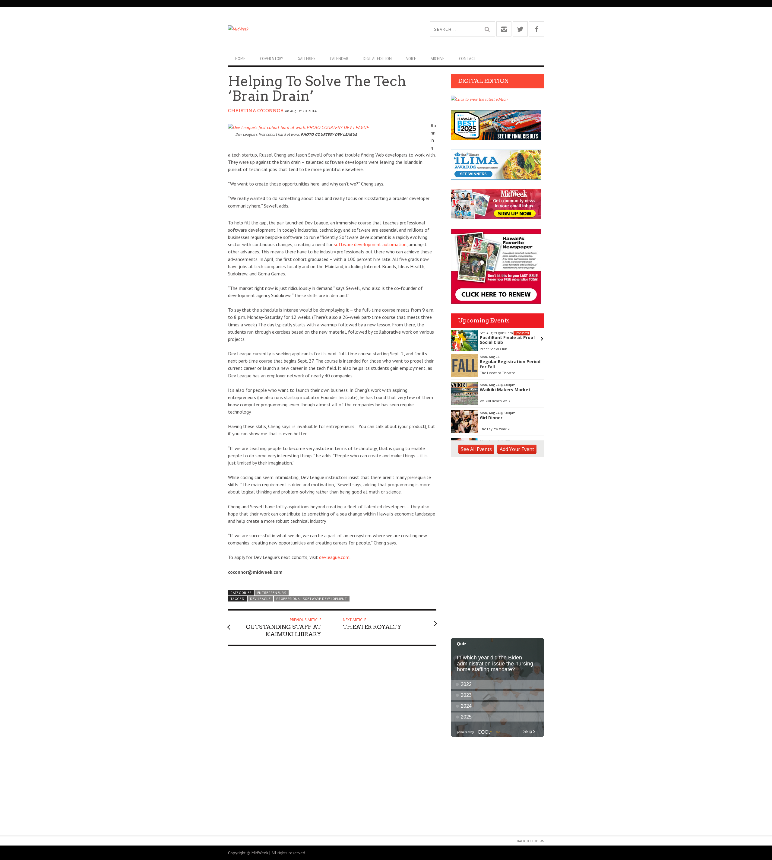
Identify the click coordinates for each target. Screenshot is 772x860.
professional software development (311, 599)
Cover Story (271, 58)
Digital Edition (377, 58)
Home (240, 58)
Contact (467, 58)
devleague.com (334, 557)
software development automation (370, 244)
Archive (438, 58)
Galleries (306, 58)
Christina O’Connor (256, 110)
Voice (411, 58)
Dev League (260, 599)
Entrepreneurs (271, 593)
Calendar (339, 58)
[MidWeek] (307, 29)
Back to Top (527, 841)
